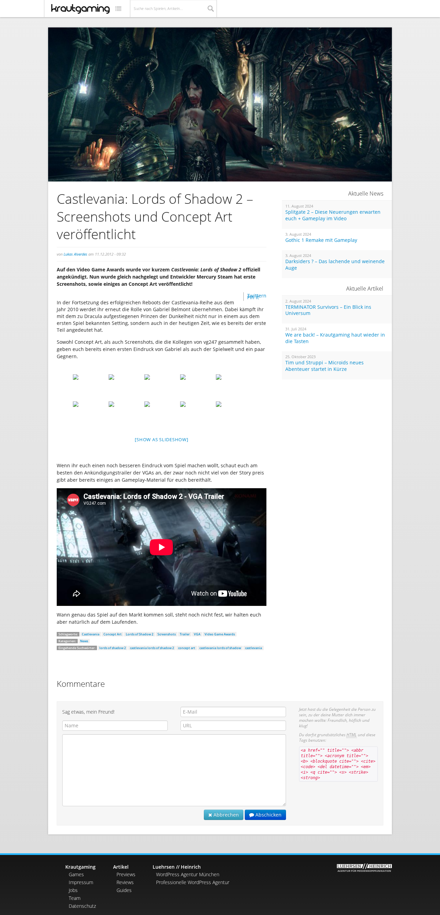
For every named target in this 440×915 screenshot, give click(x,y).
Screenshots (166, 634)
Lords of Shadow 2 (139, 634)
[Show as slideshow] (161, 439)
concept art (186, 648)
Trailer (185, 634)
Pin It (253, 297)
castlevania (253, 648)
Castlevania (90, 634)
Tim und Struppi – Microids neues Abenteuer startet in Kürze (324, 366)
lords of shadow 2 (112, 648)
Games (76, 874)
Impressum (81, 882)
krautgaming (80, 9)
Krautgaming (80, 867)
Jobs (73, 890)
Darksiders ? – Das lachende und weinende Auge (335, 264)
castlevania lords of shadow (220, 648)
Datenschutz (82, 906)
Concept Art (112, 634)
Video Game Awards (220, 634)
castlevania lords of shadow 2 (152, 648)
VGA (197, 634)
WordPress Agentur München (187, 874)
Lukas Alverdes (75, 254)
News (84, 641)
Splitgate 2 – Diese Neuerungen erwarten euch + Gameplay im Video (333, 215)
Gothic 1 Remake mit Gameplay (321, 240)
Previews (126, 874)
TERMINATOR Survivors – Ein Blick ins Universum (328, 310)
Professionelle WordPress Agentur (192, 882)
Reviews (125, 882)
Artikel (121, 867)
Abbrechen (225, 814)
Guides (124, 890)
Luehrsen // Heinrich (177, 867)
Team (74, 898)
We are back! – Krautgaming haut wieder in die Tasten (335, 338)
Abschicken (268, 814)
